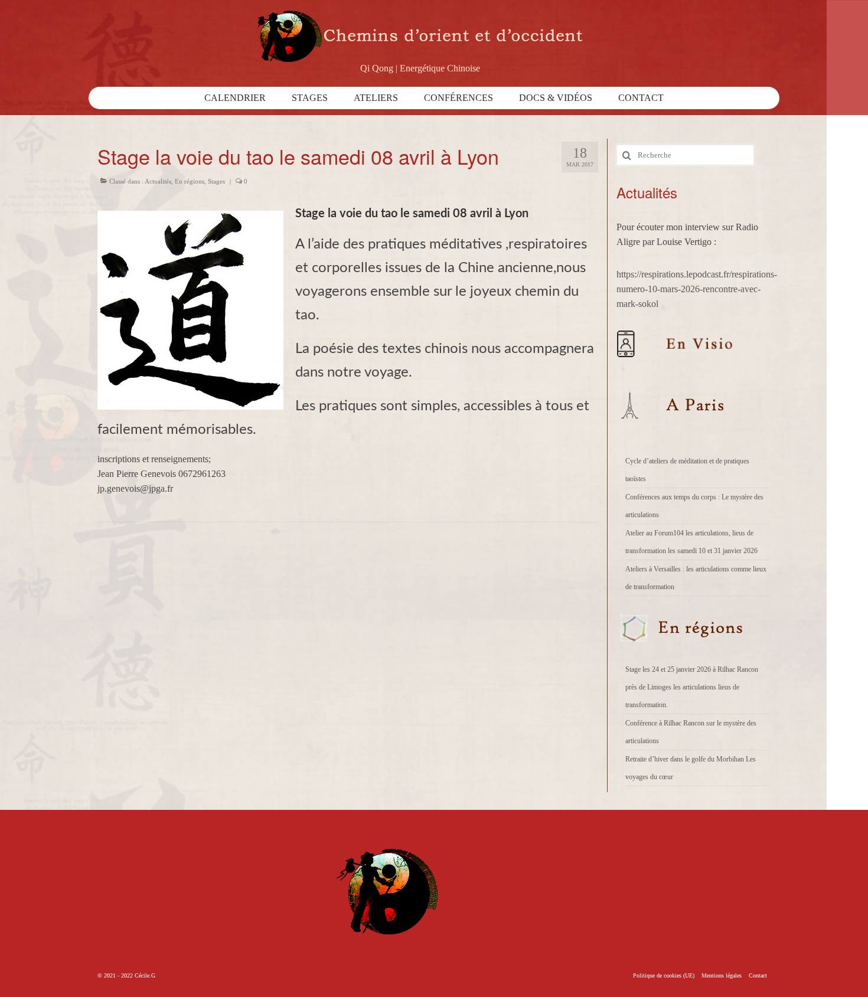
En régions (189, 181)
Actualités (158, 181)
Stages (216, 181)
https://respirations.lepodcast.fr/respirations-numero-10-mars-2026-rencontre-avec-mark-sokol (696, 289)
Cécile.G (145, 975)
